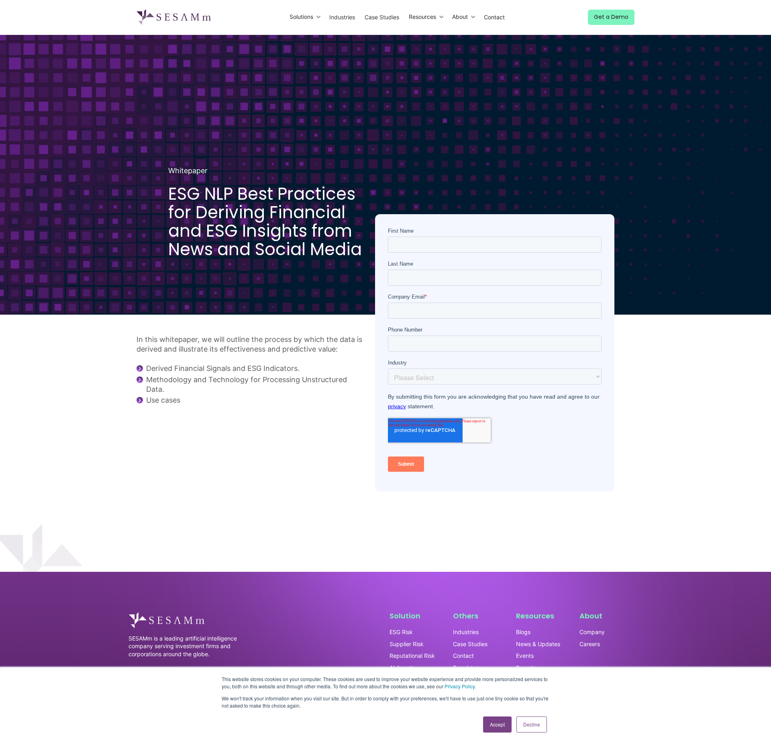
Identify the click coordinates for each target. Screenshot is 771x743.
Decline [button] (531, 724)
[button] (305, 17)
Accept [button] (497, 724)
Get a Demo (611, 17)
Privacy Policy (460, 686)
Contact (494, 17)
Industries (342, 17)
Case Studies (382, 17)
